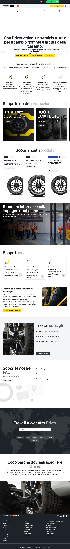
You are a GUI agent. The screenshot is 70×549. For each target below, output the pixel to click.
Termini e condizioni (37, 547)
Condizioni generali (50, 533)
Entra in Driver (27, 529)
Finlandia (5, 540)
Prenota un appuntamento (57, 6)
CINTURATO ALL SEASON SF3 (56, 162)
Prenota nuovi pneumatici (36, 55)
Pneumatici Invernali (50, 529)
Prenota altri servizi (49, 55)
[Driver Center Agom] (6, 6)
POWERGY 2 (10, 160)
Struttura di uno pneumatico (52, 527)
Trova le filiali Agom (28, 527)
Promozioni (22, 11)
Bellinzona (20, 437)
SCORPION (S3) (34, 160)
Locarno (28, 437)
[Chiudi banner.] (66, 1)
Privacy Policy (22, 547)
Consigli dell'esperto (50, 523)
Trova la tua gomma (9, 168)
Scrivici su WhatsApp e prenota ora (12, 310)
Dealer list (26, 535)
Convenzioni (39, 11)
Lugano (35, 437)
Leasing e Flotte (30, 11)
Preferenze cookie (46, 547)
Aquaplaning (48, 525)
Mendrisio (42, 437)
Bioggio (51, 437)
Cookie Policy (29, 547)
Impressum (48, 535)
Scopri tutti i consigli (43, 353)
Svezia (4, 523)
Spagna (4, 527)
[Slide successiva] (65, 103)
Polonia (4, 532)
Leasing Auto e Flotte (29, 525)
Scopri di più (8, 121)
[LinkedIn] (66, 516)
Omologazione (49, 531)
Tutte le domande (8, 380)
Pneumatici (10, 11)
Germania (5, 525)
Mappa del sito (27, 533)
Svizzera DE (5, 534)
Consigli (16, 11)
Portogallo (5, 529)
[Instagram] (61, 516)
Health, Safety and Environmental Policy (54, 521)
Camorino (35, 440)
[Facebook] (64, 516)
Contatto (26, 531)
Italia (4, 531)
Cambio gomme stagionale (22, 55)
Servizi (4, 11)
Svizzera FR (5, 536)
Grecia (4, 538)
